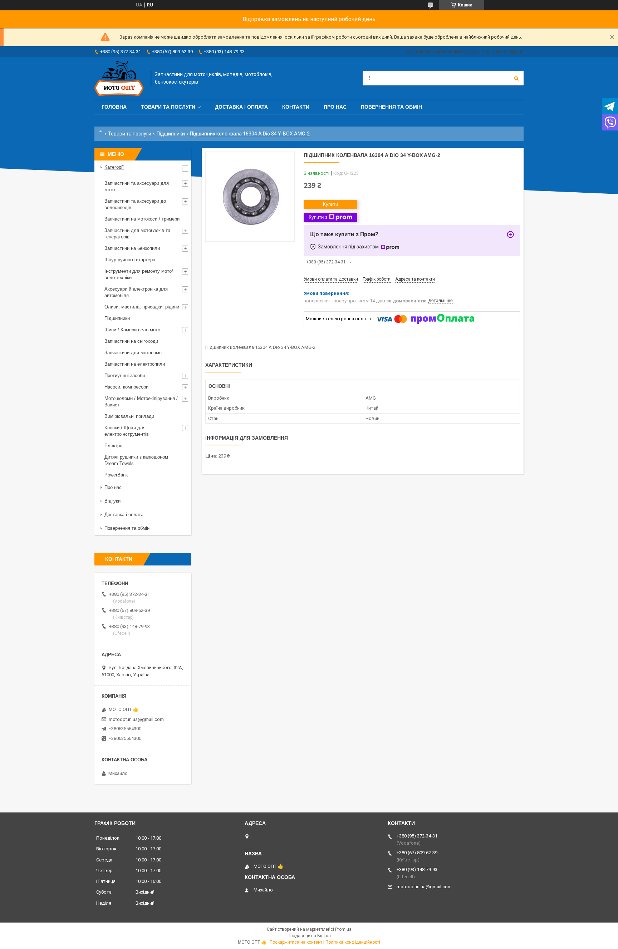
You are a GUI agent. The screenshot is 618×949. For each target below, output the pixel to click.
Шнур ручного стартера (129, 259)
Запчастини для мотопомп (133, 352)
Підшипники (171, 134)
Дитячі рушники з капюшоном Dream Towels (136, 460)
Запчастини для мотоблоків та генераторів (137, 233)
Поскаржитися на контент (296, 942)
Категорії (114, 167)
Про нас (335, 107)
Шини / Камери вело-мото (132, 329)
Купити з (318, 217)
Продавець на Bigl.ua (309, 935)
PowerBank (116, 475)
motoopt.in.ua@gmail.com (136, 719)
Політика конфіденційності (352, 942)
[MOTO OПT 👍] (119, 78)
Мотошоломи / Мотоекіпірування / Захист (141, 401)
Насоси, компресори (126, 387)
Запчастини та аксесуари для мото (136, 186)
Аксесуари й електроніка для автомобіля (136, 292)
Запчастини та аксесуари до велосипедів (135, 204)
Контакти (295, 107)
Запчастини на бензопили (132, 248)
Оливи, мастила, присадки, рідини (141, 307)
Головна (114, 107)
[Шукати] (516, 78)
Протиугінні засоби (124, 375)
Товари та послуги (168, 107)
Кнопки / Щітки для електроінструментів (126, 431)
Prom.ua (343, 929)
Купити (330, 204)
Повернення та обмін (391, 107)
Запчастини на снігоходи (131, 341)
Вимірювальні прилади (129, 416)
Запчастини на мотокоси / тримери (142, 219)
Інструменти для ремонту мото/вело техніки (138, 274)
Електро (113, 445)
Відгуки (112, 501)
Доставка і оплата (241, 107)
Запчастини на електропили (134, 364)
